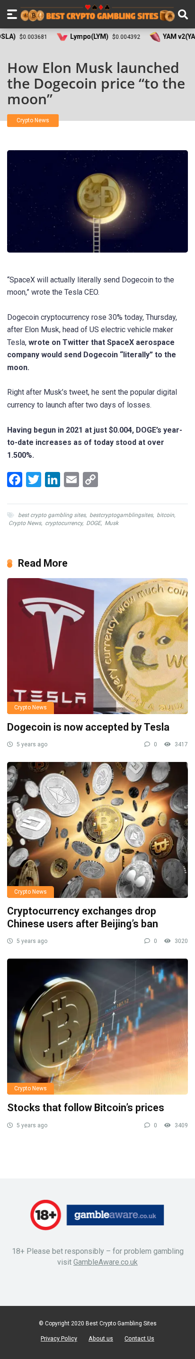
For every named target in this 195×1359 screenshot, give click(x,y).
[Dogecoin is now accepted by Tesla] (97, 646)
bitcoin (165, 515)
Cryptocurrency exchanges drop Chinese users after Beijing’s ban (82, 917)
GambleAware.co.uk (105, 1262)
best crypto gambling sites (52, 515)
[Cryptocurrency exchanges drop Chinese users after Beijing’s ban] (97, 830)
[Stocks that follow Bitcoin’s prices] (97, 1027)
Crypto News (33, 120)
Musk (111, 523)
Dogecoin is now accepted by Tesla (88, 727)
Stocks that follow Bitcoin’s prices (85, 1108)
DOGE (93, 523)
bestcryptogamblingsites (121, 515)
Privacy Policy (59, 1338)
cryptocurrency (63, 523)
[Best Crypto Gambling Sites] (97, 13)
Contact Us (139, 1338)
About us (101, 1338)
